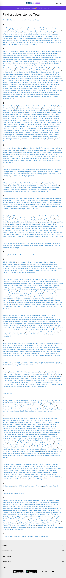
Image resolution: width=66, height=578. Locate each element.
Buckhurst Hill (57, 90)
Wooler (14, 527)
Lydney (15, 306)
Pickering (33, 378)
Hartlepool (6, 220)
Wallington (44, 500)
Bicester (5, 70)
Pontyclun (13, 380)
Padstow (5, 372)
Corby (38, 130)
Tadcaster (6, 464)
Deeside (46, 150)
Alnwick (20, 34)
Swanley (47, 455)
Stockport (50, 445)
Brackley (53, 80)
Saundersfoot (49, 420)
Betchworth (11, 68)
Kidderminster (7, 264)
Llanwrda (31, 298)
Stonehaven (37, 447)
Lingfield (12, 288)
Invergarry (17, 245)
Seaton (11, 424)
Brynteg (40, 90)
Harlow (31, 218)
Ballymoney (37, 53)
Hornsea (31, 234)
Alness (15, 34)
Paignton (12, 372)
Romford (17, 407)
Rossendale (6, 409)
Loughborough (7, 304)
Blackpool (13, 74)
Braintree (18, 82)
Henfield (13, 226)
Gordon (44, 202)
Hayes (22, 222)
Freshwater (14, 191)
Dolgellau (54, 152)
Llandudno (26, 292)
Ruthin (40, 411)
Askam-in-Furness (8, 42)
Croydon (24, 139)
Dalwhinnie (50, 148)
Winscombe (13, 523)
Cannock (45, 108)
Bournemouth (37, 80)
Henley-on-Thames (41, 226)
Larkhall (51, 279)
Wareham (16, 504)
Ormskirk (51, 363)
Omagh (40, 363)
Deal (41, 150)
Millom (29, 328)
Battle (16, 62)
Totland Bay (34, 475)
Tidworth (53, 470)
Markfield (24, 321)
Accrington (41, 30)
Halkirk (41, 216)
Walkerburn (22, 500)
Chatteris (6, 116)
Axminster (17, 44)
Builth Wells (49, 92)
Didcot (29, 152)
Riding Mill (17, 405)
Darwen (24, 150)
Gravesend (56, 204)
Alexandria (49, 32)
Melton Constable (47, 324)
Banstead (37, 55)
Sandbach (54, 418)
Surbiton (45, 453)
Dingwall (44, 152)
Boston (16, 80)
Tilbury (15, 472)
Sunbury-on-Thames (34, 453)
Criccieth (26, 137)
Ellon (14, 174)
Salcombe (16, 418)
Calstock (6, 108)
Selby (29, 424)
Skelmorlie (52, 430)
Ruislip (22, 411)
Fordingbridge (54, 187)
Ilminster (33, 243)
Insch (4, 245)
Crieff (40, 137)
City (8, 20)
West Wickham (40, 513)
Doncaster (24, 154)
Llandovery (6, 292)
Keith (10, 262)
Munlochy (52, 334)
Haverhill (5, 222)
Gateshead (58, 198)
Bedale (21, 64)
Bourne (22, 80)
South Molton (7, 434)
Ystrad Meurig (43, 536)
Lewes (34, 286)
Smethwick (17, 432)
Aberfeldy (39, 28)
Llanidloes (42, 296)
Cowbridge (34, 132)
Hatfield (40, 220)
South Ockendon (17, 434)
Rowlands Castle (24, 409)
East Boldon (13, 169)
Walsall (57, 500)
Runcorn (28, 411)
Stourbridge (6, 449)
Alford (56, 32)
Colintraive (28, 128)
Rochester (53, 405)
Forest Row (6, 189)
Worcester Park (22, 527)
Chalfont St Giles (36, 114)
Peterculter (44, 376)
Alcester (18, 32)
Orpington (58, 363)
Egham (34, 171)
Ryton (51, 411)
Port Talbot (58, 380)
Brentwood (6, 84)
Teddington (31, 466)
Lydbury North (7, 306)
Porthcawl (10, 382)
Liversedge (6, 290)
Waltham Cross (27, 502)
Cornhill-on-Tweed (47, 130)
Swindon (5, 457)
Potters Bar (54, 382)
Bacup (5, 51)
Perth (38, 376)
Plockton (51, 378)
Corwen (11, 132)
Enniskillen (33, 174)
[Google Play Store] (31, 572)
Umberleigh (31, 486)
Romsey (34, 407)
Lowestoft (27, 304)
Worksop (39, 527)
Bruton (35, 90)
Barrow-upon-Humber (15, 60)
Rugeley (17, 411)
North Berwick (25, 353)
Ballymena (29, 53)
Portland (26, 382)
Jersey (17, 255)
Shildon (16, 428)
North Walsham (8, 355)
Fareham (38, 183)
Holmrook (13, 232)
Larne (56, 279)
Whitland (49, 517)
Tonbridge (54, 472)
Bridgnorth (41, 84)
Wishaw (38, 523)
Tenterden (20, 468)
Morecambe (36, 332)
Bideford (11, 70)
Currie (5, 141)
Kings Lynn (30, 266)
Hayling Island (33, 222)
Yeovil (36, 536)
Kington (14, 268)
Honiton (52, 232)
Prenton (17, 384)
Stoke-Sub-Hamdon (21, 447)
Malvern (51, 317)
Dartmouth (12, 150)
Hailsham (14, 216)
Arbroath (15, 38)
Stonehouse (46, 447)
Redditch (57, 401)
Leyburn (39, 286)
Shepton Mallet (36, 426)
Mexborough (45, 326)
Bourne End (28, 80)
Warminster (32, 504)
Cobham (28, 126)
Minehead (6, 330)
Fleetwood (26, 187)
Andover (27, 36)
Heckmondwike (25, 224)
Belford (51, 64)
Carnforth (31, 110)
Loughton (16, 304)
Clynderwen (6, 126)
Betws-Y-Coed (21, 68)
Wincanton (20, 521)
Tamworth (42, 464)
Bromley (22, 88)
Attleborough (27, 42)
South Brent (45, 432)
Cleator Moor (12, 124)
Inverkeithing (34, 245)
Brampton (25, 82)
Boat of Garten (28, 76)
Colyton (48, 128)
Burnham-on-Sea (49, 94)
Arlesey (39, 38)
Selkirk (34, 424)
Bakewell (29, 51)
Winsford (21, 523)
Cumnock (51, 139)
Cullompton (43, 139)
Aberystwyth (20, 30)
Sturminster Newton (14, 453)
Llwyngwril (15, 300)
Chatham (51, 114)
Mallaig (27, 317)
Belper (5, 66)
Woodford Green (30, 525)
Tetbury (26, 468)
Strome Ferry (44, 451)
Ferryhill (46, 185)
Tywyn (45, 479)
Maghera (44, 315)
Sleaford (5, 432)
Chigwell (35, 118)
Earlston (5, 169)
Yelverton (30, 536)
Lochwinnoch (7, 302)
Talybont (35, 464)
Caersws (21, 106)
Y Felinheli (6, 536)
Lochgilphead (55, 300)
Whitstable (6, 519)
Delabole (53, 150)
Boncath (16, 78)
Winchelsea (28, 521)
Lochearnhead (38, 300)
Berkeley (31, 66)
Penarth (5, 374)
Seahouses (56, 422)
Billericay (32, 70)
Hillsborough (7, 230)
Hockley (45, 230)
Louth (22, 304)
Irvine (47, 245)
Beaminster (31, 62)
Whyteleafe (14, 519)
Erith (49, 174)
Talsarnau (28, 464)
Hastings (34, 220)
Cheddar (18, 116)
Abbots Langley (8, 28)
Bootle (43, 78)
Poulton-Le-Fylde (8, 384)
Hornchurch (24, 234)
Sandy (35, 420)
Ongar (45, 363)
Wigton (48, 519)
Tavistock (12, 466)
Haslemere (20, 220)
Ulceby (11, 486)
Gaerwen (6, 198)
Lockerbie (15, 302)
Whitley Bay (57, 517)
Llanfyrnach (56, 294)
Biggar (17, 70)
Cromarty (46, 137)
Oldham (30, 363)
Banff (31, 55)
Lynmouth (49, 306)
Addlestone (6, 32)
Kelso (14, 262)
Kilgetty (34, 264)
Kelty (18, 262)
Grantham (35, 204)
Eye (25, 176)
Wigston (42, 519)
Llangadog (6, 296)
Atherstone (18, 42)
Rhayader (34, 403)
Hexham (20, 228)
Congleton (54, 128)
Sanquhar (41, 420)
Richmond (59, 403)
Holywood (45, 232)
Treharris (24, 477)
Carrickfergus (55, 110)
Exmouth (21, 176)
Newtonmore (37, 351)
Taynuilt (18, 466)
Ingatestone (48, 243)
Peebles (41, 372)
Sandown (13, 420)
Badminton (11, 51)
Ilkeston (22, 243)
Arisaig (33, 38)
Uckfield (5, 486)
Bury (38, 97)
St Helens (46, 441)
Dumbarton (25, 158)
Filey (57, 185)
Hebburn (5, 224)
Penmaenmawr (26, 374)
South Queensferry (41, 434)
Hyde (56, 236)
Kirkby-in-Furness (56, 268)
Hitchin (39, 230)
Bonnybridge (29, 78)
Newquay (43, 349)
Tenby (14, 468)
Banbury (19, 55)
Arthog (50, 38)
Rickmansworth (8, 405)
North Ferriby (35, 353)
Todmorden (46, 472)
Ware (10, 504)
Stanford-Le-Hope (47, 443)
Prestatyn (29, 384)
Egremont (40, 171)
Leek (29, 283)
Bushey (55, 97)
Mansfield (15, 319)
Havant (46, 220)
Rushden (34, 411)
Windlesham (45, 521)
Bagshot (22, 51)
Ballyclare (22, 53)
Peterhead (52, 376)
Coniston (6, 130)
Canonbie (52, 108)
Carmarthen (24, 110)
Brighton (31, 86)
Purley (39, 386)
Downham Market (8, 156)
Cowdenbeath (43, 132)
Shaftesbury (53, 424)
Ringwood (24, 405)
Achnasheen (57, 30)
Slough (11, 432)
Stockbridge (42, 445)
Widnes (31, 519)
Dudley (59, 156)
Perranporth (25, 376)
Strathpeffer (31, 451)
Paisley (18, 372)
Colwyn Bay (41, 128)
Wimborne (13, 521)
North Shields (44, 353)
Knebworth (6, 272)
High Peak (34, 228)
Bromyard (37, 88)
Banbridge (12, 55)
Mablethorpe (7, 315)
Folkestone (45, 187)
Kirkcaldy (6, 270)
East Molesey (48, 169)
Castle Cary (21, 112)
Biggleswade (24, 70)
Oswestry (11, 365)
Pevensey (20, 378)
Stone (31, 447)
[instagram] (46, 572)
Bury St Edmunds (46, 97)
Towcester (47, 475)
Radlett (5, 401)
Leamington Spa (44, 281)
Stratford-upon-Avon (54, 449)
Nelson (27, 343)
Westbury (49, 513)
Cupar (57, 139)
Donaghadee (16, 154)
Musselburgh (7, 336)
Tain (23, 464)
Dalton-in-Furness (40, 148)
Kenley (36, 262)
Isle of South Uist (54, 245)
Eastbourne (57, 169)
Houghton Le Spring (47, 234)
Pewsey (26, 378)
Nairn (4, 343)
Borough (13, 20)
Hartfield (58, 218)
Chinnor (41, 118)
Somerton (37, 432)
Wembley (6, 510)
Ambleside (54, 34)
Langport (35, 279)
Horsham (37, 234)
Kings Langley (21, 266)
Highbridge (52, 228)
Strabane (37, 449)
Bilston (53, 70)
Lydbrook (59, 304)
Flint (32, 187)
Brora (43, 88)
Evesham (14, 176)
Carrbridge (46, 110)
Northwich (42, 355)
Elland (50, 171)
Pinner (39, 378)
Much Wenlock (35, 334)
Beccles (58, 62)
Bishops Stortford (47, 72)
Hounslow (58, 234)
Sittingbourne (27, 430)
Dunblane (52, 158)
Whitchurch (34, 517)
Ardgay (21, 38)
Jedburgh (11, 255)
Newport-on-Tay (34, 349)
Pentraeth (58, 374)
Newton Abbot (52, 349)
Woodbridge (21, 525)
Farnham (5, 185)
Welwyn (44, 508)
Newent (40, 347)
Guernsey (6, 208)
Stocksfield (58, 445)
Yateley (23, 536)
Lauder (18, 281)
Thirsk (11, 470)
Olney (35, 363)
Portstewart (46, 382)
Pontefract (6, 380)
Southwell (54, 437)
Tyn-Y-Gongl (38, 479)
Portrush (38, 382)
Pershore (33, 376)
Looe (43, 302)
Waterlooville (13, 506)
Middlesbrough (55, 326)
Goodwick (32, 202)
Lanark (16, 279)
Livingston (14, 290)
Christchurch (49, 120)
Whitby (27, 517)
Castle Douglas (31, 112)
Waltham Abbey (16, 502)
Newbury (6, 347)
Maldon (21, 317)
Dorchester (32, 154)
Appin (50, 36)
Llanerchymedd (8, 294)
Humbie (21, 236)
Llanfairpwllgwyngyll (30, 294)
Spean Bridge (32, 439)
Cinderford (17, 122)
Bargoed (49, 55)
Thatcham (57, 468)
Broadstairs (44, 86)
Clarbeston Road (56, 122)
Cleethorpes (30, 124)
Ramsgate (24, 401)
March (27, 319)
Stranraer (44, 449)
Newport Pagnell (22, 349)
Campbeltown (36, 108)
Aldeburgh (25, 32)
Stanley (56, 443)
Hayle (26, 222)
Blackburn (6, 74)
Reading (45, 401)
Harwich (13, 220)
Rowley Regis (44, 409)
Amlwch (13, 36)
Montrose (15, 332)
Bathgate (6, 62)
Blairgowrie (41, 74)
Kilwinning (6, 266)
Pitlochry (44, 378)
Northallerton (17, 355)
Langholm (28, 279)
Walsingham (6, 502)
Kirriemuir (43, 270)
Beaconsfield (23, 62)
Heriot (56, 226)
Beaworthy (51, 62)
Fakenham (19, 183)
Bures (13, 94)
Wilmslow (6, 521)
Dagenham (6, 148)
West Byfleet (33, 510)
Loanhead (23, 300)
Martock (45, 321)
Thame (41, 468)
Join (57, 3)
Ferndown (40, 185)
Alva (48, 34)
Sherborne (45, 426)
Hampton (12, 218)
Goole (39, 202)
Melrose (38, 324)
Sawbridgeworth (8, 422)
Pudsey (19, 386)
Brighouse (24, 86)
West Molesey (30, 513)
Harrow (52, 218)
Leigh (33, 283)
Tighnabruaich (7, 472)
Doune (51, 154)
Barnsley (44, 57)
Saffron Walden (8, 418)
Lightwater (56, 286)
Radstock (11, 401)
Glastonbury (36, 200)
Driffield (26, 156)
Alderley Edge (34, 32)
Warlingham (24, 504)
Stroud (59, 451)
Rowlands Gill (34, 409)
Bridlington (57, 84)
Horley (9, 234)
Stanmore (6, 445)
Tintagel (28, 472)
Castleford (48, 112)
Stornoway (53, 447)
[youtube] (53, 572)
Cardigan (10, 110)
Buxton (12, 99)
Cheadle (12, 116)
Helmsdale (42, 224)
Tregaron (17, 477)
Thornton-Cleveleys (37, 470)
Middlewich (6, 328)
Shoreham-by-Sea (44, 428)
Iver (11, 248)
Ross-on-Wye (53, 407)
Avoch (5, 44)
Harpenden (37, 218)
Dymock (12, 162)
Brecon (50, 82)
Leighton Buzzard (51, 283)
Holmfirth (6, 232)
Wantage (5, 504)
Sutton (50, 453)
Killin (39, 264)
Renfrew (22, 403)
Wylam (12, 529)
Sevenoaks (45, 424)
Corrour (56, 130)
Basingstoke (52, 60)
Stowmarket (30, 449)
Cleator (5, 124)
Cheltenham (34, 116)
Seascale (6, 424)
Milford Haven (22, 328)
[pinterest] (49, 572)
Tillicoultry (21, 472)
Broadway (6, 88)
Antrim (45, 36)
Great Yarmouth (24, 206)
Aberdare (24, 28)
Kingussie (21, 268)
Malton (46, 317)
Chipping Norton (15, 120)
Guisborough (20, 208)
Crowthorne (16, 139)
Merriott (27, 326)
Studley (5, 453)
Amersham (6, 36)
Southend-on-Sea (21, 437)
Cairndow (27, 106)
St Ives (52, 441)
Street (37, 451)
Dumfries (33, 158)
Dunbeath (45, 158)
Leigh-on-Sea (40, 283)
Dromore (40, 156)
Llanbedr (27, 290)
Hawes (11, 222)
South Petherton (29, 434)
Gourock (5, 204)
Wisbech (32, 523)
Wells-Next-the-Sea (27, 508)
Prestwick (53, 384)
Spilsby (48, 439)
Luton (39, 304)
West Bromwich (23, 510)
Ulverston (23, 486)
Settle (39, 424)
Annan (33, 36)
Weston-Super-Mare (52, 515)
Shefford (19, 426)
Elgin (45, 171)
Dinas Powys (36, 152)
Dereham (10, 152)
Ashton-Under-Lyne (54, 40)
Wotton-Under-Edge (56, 527)
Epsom (45, 174)
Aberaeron (17, 28)
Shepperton (26, 426)
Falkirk (26, 183)
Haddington (6, 216)
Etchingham (6, 176)
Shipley (22, 428)
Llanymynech (7, 300)
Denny (5, 152)
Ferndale (33, 185)
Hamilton (6, 218)
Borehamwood (56, 78)
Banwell (42, 55)
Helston (49, 224)
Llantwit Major (22, 298)
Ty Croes (30, 479)
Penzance (17, 376)
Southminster (32, 437)
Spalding (24, 439)
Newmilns (6, 349)
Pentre (5, 376)
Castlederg (40, 112)
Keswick (46, 262)
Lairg (4, 279)
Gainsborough (13, 198)
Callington (54, 106)
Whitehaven (42, 517)
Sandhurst (6, 420)
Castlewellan (56, 112)
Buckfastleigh (47, 90)
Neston (32, 343)
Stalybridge (30, 443)
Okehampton (17, 363)
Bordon (48, 78)
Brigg (19, 86)
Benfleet (25, 66)
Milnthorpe (43, 328)
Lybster (52, 304)
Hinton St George (30, 230)
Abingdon (29, 30)
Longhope (29, 302)
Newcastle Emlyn (22, 347)
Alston (32, 34)
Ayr (36, 44)
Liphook (26, 288)
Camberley (12, 108)
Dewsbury (23, 152)
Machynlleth (31, 315)
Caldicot (34, 106)
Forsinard (23, 189)
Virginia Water (19, 493)
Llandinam (59, 290)
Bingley (59, 70)
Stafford (17, 443)
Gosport (58, 202)
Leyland (45, 286)
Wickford (25, 519)
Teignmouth (39, 466)
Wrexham (6, 529)
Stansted (13, 445)
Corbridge (32, 130)
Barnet (22, 57)
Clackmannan (34, 122)
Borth (4, 80)
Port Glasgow (42, 380)
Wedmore (35, 506)
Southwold (6, 439)
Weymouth (20, 517)
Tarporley (55, 464)
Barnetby (28, 57)
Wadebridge (7, 500)
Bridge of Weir (26, 84)
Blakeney (49, 74)
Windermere (37, 521)
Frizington (33, 191)
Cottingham (19, 132)
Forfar (13, 189)
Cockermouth (47, 126)
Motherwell (6, 334)
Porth (4, 382)
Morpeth (55, 332)
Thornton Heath (25, 470)
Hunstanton (37, 236)
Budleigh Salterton (38, 92)
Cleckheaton (22, 124)
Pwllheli (43, 386)
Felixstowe (20, 185)
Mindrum (60, 328)
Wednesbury (43, 506)
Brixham (37, 86)
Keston (40, 262)
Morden (28, 332)
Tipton (33, 472)
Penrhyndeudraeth (38, 374)
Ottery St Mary (23, 365)
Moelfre (33, 330)
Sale (22, 418)
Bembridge (18, 66)
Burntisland (6, 97)
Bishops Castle (35, 72)
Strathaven (6, 451)
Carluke (16, 110)
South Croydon (55, 432)
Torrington (26, 475)
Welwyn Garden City (54, 508)
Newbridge (54, 345)
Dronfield (47, 156)
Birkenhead (14, 72)
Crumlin (30, 139)
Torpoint (13, 475)
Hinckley (14, 230)
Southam (12, 437)
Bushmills (6, 99)
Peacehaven (34, 372)
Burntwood (14, 97)
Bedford (26, 64)
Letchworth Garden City (18, 286)
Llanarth (20, 290)
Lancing (21, 279)
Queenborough (7, 393)
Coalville (14, 126)
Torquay (19, 475)
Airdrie (13, 32)
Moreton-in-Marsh (46, 332)
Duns (39, 160)
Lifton (50, 286)
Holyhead (32, 232)
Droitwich (33, 156)
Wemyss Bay (13, 510)
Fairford (13, 183)
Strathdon (23, 451)
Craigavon (10, 135)
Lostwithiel (58, 302)
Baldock (39, 51)
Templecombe (54, 466)
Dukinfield (6, 158)
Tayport (24, 466)
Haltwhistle (54, 216)
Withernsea (50, 523)
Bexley (51, 68)
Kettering (53, 262)
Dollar (60, 152)
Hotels (37, 20)
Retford (27, 403)
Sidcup (13, 430)
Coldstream (6, 128)
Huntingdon (45, 236)
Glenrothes (52, 200)
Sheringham (53, 426)
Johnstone (23, 255)
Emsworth (20, 174)
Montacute (56, 330)
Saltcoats (47, 418)
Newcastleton (33, 347)
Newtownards (7, 353)
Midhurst (14, 328)
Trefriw (11, 477)
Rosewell (40, 407)
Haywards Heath (44, 222)
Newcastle (12, 347)
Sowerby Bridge (15, 439)
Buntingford (6, 94)
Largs (46, 279)
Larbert (41, 279)
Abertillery (12, 30)
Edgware (28, 171)
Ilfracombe (16, 243)
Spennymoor (42, 439)
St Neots (11, 443)
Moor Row (22, 332)
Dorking (39, 154)
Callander (47, 106)
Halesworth (29, 216)
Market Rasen (15, 321)
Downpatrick (19, 156)
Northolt (35, 355)
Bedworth (41, 64)
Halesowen (21, 216)
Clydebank (58, 124)
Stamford (38, 443)
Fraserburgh (7, 191)
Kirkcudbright (14, 270)
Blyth (21, 76)
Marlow (39, 321)
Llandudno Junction (37, 292)
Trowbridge (57, 477)
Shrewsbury (6, 430)
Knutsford (28, 272)
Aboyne (35, 30)
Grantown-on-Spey (46, 204)
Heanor (53, 222)
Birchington (6, 72)
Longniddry (37, 302)
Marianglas (39, 319)
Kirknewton (29, 270)
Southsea (47, 437)
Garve (52, 198)
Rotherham (14, 409)
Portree (32, 382)
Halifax (36, 216)
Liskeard (32, 288)
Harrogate (45, 218)
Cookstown (24, 130)
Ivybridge (16, 248)
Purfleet (33, 386)
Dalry (32, 148)
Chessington (7, 118)
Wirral (27, 523)
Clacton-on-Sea (45, 122)
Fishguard (6, 187)
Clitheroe (45, 124)
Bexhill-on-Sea (43, 68)
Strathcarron (15, 451)
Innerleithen (56, 243)
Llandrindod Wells (16, 292)
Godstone (20, 202)
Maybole (13, 324)
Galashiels (28, 198)
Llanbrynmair (44, 290)
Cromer (52, 137)
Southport (40, 437)
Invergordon (25, 245)
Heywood (26, 228)
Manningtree (7, 319)
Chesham (56, 116)
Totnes (41, 475)
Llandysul (47, 292)
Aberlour (5, 30)
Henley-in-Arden (29, 226)
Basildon (45, 60)
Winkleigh (6, 523)
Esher (59, 174)
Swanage (41, 455)
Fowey (54, 189)
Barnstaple (50, 57)
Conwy (17, 130)
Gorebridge (51, 202)
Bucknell (25, 92)
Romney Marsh (26, 407)
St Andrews (11, 441)
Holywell (38, 232)
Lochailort (30, 300)
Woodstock (50, 525)
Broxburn (29, 90)
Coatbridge (21, 126)
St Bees (32, 441)
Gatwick (5, 200)
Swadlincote (26, 455)
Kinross (36, 268)
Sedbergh (24, 424)
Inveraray (10, 245)
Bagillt (17, 51)
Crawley (50, 135)
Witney (57, 523)
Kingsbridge (38, 266)
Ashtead (45, 40)
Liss (37, 288)
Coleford (14, 128)
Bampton (6, 55)
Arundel (56, 38)
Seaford (43, 422)
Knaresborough (52, 270)
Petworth (13, 378)
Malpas (41, 317)
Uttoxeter (49, 486)
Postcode (31, 20)
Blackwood (20, 74)
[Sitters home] (33, 3)
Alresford (27, 34)
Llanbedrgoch (35, 290)
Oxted (31, 365)
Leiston (60, 283)
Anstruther (39, 36)
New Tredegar (24, 345)
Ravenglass (32, 401)
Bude (30, 92)
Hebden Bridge (14, 224)
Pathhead (27, 372)
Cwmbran (10, 141)
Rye (47, 411)
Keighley (5, 262)
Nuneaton (58, 355)
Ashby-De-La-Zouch (21, 40)
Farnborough (53, 183)
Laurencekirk (34, 281)
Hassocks (27, 220)
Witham (43, 523)
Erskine (54, 174)
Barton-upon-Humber (34, 60)
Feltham (27, 185)
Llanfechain (41, 294)
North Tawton (54, 353)
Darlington (58, 148)
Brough (54, 88)
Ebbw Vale (12, 171)
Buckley (18, 92)
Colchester (55, 126)
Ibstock (5, 243)
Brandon (32, 82)
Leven (29, 286)
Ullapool (17, 486)
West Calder (42, 510)
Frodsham (40, 191)
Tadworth (18, 464)
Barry (25, 60)
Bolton (10, 78)
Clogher (51, 124)
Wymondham (19, 529)
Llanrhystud (55, 296)
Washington (54, 504)
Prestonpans (45, 384)
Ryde (44, 411)
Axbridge (10, 44)
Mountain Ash (15, 334)
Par (22, 372)
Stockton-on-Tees (8, 447)
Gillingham (23, 200)
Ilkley (27, 243)
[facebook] (42, 572)
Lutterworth (46, 304)
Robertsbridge (37, 405)
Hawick (16, 222)
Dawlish (36, 150)
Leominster (6, 286)
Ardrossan (27, 38)
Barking (55, 55)
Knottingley (20, 272)
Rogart (12, 407)
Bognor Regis (51, 76)
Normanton (16, 353)
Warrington (39, 504)
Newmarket (55, 347)
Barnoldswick (36, 57)
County (18, 20)
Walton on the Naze (39, 502)
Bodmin (36, 76)
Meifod (25, 324)
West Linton (12, 513)
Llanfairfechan (18, 294)
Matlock (58, 321)
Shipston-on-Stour (31, 428)
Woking (5, 525)
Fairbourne (6, 183)
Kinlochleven (29, 268)
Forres (17, 189)
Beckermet (14, 64)
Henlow (50, 226)
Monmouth (49, 330)
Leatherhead (54, 281)
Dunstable (45, 160)
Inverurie (41, 245)
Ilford (10, 243)
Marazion (22, 319)
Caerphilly (14, 106)
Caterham (6, 114)
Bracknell (60, 80)
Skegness (36, 430)
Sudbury (24, 453)
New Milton (57, 343)
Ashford (31, 40)
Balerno (44, 51)
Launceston (25, 281)
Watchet (5, 506)
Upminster (39, 486)
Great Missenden (12, 206)
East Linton (40, 169)
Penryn (52, 374)
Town (4, 20)
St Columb (38, 441)
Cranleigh (34, 135)
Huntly (52, 236)
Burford (18, 94)
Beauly (38, 62)
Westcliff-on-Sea (13, 515)
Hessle (14, 228)
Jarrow (5, 255)
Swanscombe (55, 455)
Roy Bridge (53, 409)
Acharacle (49, 30)
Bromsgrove (29, 88)
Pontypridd (28, 380)
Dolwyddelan (7, 154)
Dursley (51, 160)
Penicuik (18, 374)
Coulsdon (27, 132)
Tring (46, 477)
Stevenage (19, 445)
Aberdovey (31, 28)
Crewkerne (11, 137)
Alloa (10, 34)
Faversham (12, 185)
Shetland (5, 428)
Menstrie (21, 326)
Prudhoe (13, 386)
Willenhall (54, 519)
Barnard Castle (14, 57)
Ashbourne (10, 40)
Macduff (23, 315)
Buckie (5, 92)
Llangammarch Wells (17, 296)
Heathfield (59, 222)
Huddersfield (11, 236)
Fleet (20, 187)
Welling (49, 506)
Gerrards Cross (14, 200)
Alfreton (5, 34)
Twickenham (22, 479)
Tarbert (48, 464)
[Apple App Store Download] (18, 572)
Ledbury (12, 283)
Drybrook (54, 156)
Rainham (18, 401)
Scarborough (28, 422)
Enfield (26, 174)
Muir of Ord (44, 334)
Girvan (29, 200)
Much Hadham (25, 334)
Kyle (33, 272)
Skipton (59, 430)
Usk (44, 486)
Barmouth (6, 57)
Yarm (11, 536)
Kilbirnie (28, 264)
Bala (34, 51)
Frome (46, 191)
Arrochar (45, 38)
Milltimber (35, 328)
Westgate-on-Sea (33, 515)
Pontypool (21, 380)
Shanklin (5, 426)
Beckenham (6, 64)
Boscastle (10, 80)
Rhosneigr (48, 403)
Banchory (26, 55)
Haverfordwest (54, 220)
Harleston (25, 218)
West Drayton (51, 510)
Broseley (48, 88)
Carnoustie (38, 110)
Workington (31, 527)
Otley (16, 365)
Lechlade (6, 283)
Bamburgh (54, 53)
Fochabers (37, 187)
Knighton (13, 272)
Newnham (13, 349)
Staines (23, 443)
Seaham (49, 422)
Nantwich (10, 343)
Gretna (54, 206)
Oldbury (24, 363)
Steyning (35, 445)
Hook (57, 232)
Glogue (58, 200)
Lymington (29, 306)
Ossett (5, 365)
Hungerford (29, 236)
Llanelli (53, 292)
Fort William (41, 189)
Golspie (26, 202)
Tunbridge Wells (8, 479)
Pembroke (48, 372)
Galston (35, 198)
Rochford (6, 407)
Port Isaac (50, 380)
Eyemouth (31, 176)
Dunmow (28, 160)
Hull (17, 236)
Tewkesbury (34, 468)
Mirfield (12, 330)
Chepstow (42, 116)
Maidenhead (7, 317)
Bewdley (35, 68)
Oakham (5, 363)
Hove (4, 236)
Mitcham (18, 330)
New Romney (14, 345)
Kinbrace (13, 266)
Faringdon (45, 183)
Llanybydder (50, 298)
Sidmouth (19, 430)
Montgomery (7, 332)
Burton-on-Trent (31, 97)
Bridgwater (49, 84)
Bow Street (46, 80)
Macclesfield (16, 315)
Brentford (56, 82)
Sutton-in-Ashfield (15, 455)
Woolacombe (7, 527)
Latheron (13, 281)
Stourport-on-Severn (18, 449)
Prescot (23, 384)
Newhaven (47, 347)
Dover (55, 154)
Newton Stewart (13, 351)
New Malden (49, 343)
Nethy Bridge (40, 343)
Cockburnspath (37, 126)
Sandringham (21, 420)
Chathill (57, 114)
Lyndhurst (42, 306)
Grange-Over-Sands (15, 204)
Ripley (30, 405)
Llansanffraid (13, 298)
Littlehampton (53, 288)
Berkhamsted (39, 66)
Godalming (12, 202)
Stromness (52, 451)
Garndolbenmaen (44, 198)
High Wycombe (43, 228)
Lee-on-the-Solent (21, 283)
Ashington (38, 40)
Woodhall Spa (41, 525)
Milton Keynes (51, 328)
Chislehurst (25, 120)
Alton (37, 34)
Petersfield (6, 378)
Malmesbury (34, 317)
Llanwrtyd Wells (40, 298)
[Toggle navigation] (11, 3)
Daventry (31, 150)
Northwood (50, 355)
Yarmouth (17, 536)
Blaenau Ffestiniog (31, 74)
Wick (20, 519)
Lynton (55, 306)
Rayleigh (39, 401)
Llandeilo (52, 290)
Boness (22, 78)
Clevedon (38, 124)
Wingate (58, 521)
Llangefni (27, 296)
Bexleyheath (58, 68)
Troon (51, 477)
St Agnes (55, 439)
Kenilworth (29, 262)
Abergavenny (47, 28)
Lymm (36, 306)
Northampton (27, 355)
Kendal (23, 262)
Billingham (38, 70)
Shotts (53, 428)
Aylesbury (24, 44)
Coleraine (21, 128)
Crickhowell (34, 137)
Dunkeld (22, 160)
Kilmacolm (45, 264)
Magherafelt (52, 315)
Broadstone (52, 86)
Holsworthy (20, 232)
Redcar (51, 401)
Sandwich (29, 420)
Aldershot (42, 32)
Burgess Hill (25, 94)
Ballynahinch (46, 53)
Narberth (17, 343)
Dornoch (45, 154)
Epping (39, 174)
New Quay (6, 345)
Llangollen (34, 296)
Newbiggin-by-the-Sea (42, 345)
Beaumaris (44, 62)
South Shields (52, 434)
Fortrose (48, 189)
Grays (5, 206)
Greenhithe (41, 206)
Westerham (23, 515)
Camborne (20, 108)
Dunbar (38, 158)
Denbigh (59, 150)
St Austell (26, 441)
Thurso (47, 470)
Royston (60, 409)
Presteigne (36, 384)
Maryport (52, 321)
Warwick (47, 504)
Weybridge (13, 517)
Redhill (5, 403)
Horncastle (15, 234)
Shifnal (11, 428)
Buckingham (12, 92)
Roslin (46, 407)
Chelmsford (25, 116)
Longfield (22, 302)
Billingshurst (47, 70)
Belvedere (11, 66)
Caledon (40, 106)
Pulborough (26, 386)
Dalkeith (20, 148)
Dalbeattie (13, 148)
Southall (5, 437)
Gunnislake (34, 208)
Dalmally (27, 148)
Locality (24, 20)
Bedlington (33, 64)
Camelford (28, 108)
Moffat (38, 330)
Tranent (54, 475)
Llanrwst (5, 298)
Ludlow (34, 304)
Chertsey (49, 116)
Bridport (5, 86)
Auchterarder (36, 42)
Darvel (19, 150)
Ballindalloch (7, 53)
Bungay (55, 92)
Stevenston (27, 445)
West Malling (21, 513)
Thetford (5, 470)
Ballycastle (15, 53)
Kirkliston (22, 270)
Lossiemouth (50, 302)
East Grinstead (30, 169)
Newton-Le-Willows (26, 351)
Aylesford (32, 44)
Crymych (36, 139)
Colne (34, 128)
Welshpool (38, 508)
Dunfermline (7, 160)
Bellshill (56, 64)
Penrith (46, 374)
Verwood (11, 493)
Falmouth (32, 183)
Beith (46, 64)
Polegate (57, 378)
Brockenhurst (14, 88)
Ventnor (5, 493)
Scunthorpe (37, 422)
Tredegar (6, 477)
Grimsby (60, 206)
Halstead (47, 216)
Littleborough (43, 288)
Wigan (37, 519)
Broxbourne (21, 90)
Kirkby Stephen (45, 268)
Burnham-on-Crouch (36, 94)
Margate (33, 319)
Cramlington (19, 135)
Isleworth (6, 248)
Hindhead (21, 230)
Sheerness (12, 426)
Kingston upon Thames (50, 266)
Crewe (5, 137)
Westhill (42, 515)
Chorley (41, 120)
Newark (31, 345)
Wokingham (12, 525)
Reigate (16, 403)
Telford (46, 466)
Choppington (33, 120)
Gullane (28, 208)
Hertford (9, 228)
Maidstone (14, 317)
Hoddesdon (52, 230)
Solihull (31, 432)
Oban (10, 363)
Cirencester (25, 122)
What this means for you (44, 8)
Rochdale (46, 405)
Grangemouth (27, 204)
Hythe (61, 236)
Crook (57, 137)
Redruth (10, 403)
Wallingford (36, 500)
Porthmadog (19, 382)
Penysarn (11, 376)
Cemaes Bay (27, 114)
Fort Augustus (31, 189)
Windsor (52, 521)
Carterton (14, 112)
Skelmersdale (44, 430)
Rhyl (53, 403)
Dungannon (15, 160)
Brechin (44, 82)
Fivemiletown (14, 187)
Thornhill (17, 470)
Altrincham (43, 34)
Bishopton (56, 72)
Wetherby (6, 517)
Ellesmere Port (7, 174)
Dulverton (17, 158)
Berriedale (47, 66)
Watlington (27, 506)
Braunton (38, 82)
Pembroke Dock (57, 372)
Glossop (5, 202)
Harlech (18, 218)
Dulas (12, 158)
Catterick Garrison (16, 114)
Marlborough (32, 321)
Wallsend (51, 500)
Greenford (33, 206)
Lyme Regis (22, 306)
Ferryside (53, 185)
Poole (35, 380)
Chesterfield (28, 118)
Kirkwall (36, 270)
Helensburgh (34, 224)
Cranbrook (27, 135)
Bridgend (34, 84)
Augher (43, 42)
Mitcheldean (26, 330)
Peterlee (58, 376)
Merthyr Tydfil (35, 326)
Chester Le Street (17, 118)
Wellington (17, 508)
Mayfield (19, 324)
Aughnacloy (50, 42)
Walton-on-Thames (52, 502)
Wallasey (29, 500)
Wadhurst (14, 500)
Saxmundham (18, 422)
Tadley (12, 464)
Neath (22, 343)
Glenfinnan (44, 200)
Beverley (29, 68)
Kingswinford (7, 268)
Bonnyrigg (37, 78)
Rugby (12, 411)
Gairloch (22, 198)
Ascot (5, 40)
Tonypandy (6, 475)
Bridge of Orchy (16, 84)
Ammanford (20, 36)
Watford (20, 506)
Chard (45, 114)
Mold (43, 330)
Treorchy (30, 477)
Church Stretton (8, 122)
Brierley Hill (12, 86)
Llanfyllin (49, 294)
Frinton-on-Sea (24, 191)
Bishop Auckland (24, 72)
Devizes (16, 152)
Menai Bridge (14, 326)
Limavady (6, 288)
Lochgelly (47, 300)
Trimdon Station (39, 477)
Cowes (50, 132)
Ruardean (6, 411)
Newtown (46, 351)
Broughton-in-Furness (10, 90)
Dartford (5, 150)
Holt (26, 232)
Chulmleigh (57, 120)
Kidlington (16, 264)
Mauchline (6, 324)
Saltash (26, 418)
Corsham (6, 132)
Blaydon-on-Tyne (13, 76)
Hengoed (20, 226)
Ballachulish (52, 51)
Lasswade (6, 281)
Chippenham (49, 118)
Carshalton (6, 112)
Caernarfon (6, 106)
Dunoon (34, 160)
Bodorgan (43, 76)
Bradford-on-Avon (9, 82)
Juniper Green (32, 255)
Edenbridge (21, 171)
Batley (11, 62)
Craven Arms (42, 135)
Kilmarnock (53, 264)
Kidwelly (22, 264)
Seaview (17, 424)
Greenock (48, 206)
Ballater (58, 51)
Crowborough (7, 139)
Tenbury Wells (7, 468)
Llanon (48, 296)
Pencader (12, 374)
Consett (12, 130)
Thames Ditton (48, 468)
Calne (60, 106)
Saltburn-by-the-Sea (36, 418)
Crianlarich (19, 137)
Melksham (31, 324)
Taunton (5, 466)
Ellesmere (56, 171)
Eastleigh (6, 171)
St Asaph (19, 441)
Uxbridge (56, 486)
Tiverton (39, 472)
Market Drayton (49, 319)
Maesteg (38, 315)
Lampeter (10, 279)
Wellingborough (8, 508)
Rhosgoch (41, 403)
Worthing (46, 527)
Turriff (16, 479)
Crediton (56, 135)
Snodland (25, 432)
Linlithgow (19, 288)
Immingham (40, 243)
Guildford (13, 208)
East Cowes (21, 169)
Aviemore (58, 42)
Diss (49, 152)
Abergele (55, 28)
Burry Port (22, 97)
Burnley (57, 94)
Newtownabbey (55, 351)
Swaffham (34, 455)
